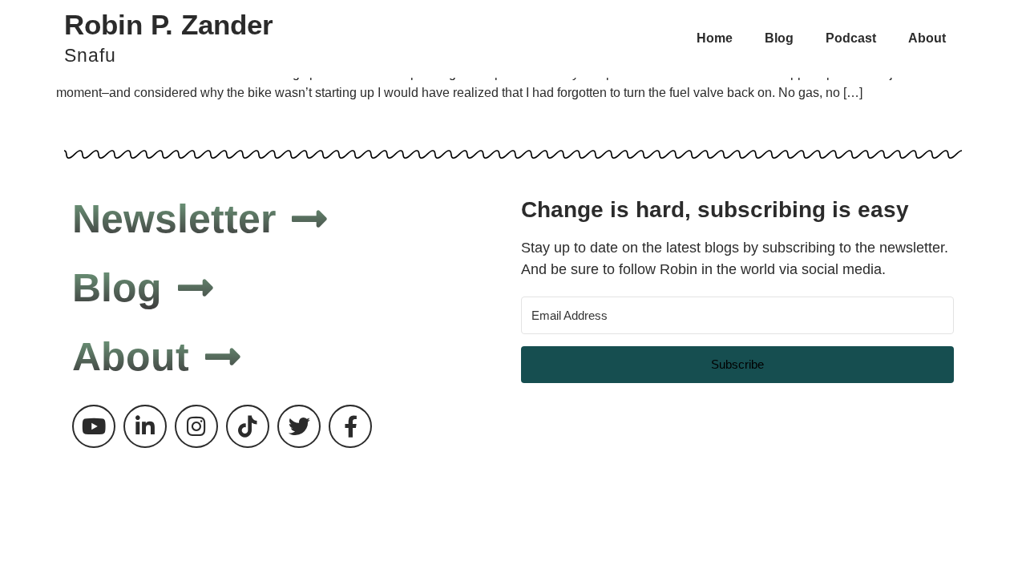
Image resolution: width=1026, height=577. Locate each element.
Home (715, 38)
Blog (779, 38)
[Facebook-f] (350, 426)
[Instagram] (196, 426)
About (927, 38)
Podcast (851, 38)
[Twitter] (299, 426)
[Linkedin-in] (145, 426)
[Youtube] (93, 426)
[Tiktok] (247, 426)
